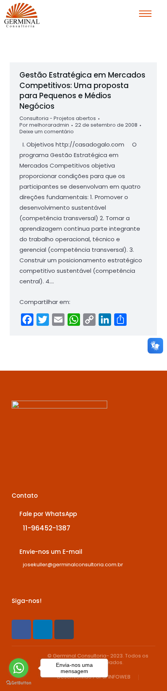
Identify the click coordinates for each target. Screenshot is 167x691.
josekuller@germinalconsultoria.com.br (73, 564)
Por (44, 125)
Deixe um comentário (46, 132)
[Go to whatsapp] (18, 668)
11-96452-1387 (46, 528)
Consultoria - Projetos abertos (57, 118)
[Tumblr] (64, 629)
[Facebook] (21, 629)
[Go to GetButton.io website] (18, 683)
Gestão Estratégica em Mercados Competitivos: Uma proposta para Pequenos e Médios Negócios (82, 90)
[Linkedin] (42, 629)
